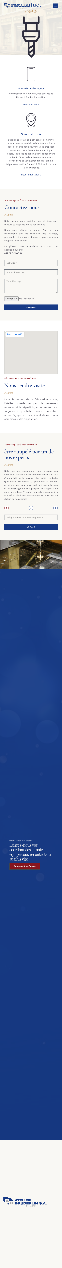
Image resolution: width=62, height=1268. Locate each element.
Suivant (31, 526)
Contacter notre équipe (25, 866)
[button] (55, 5)
